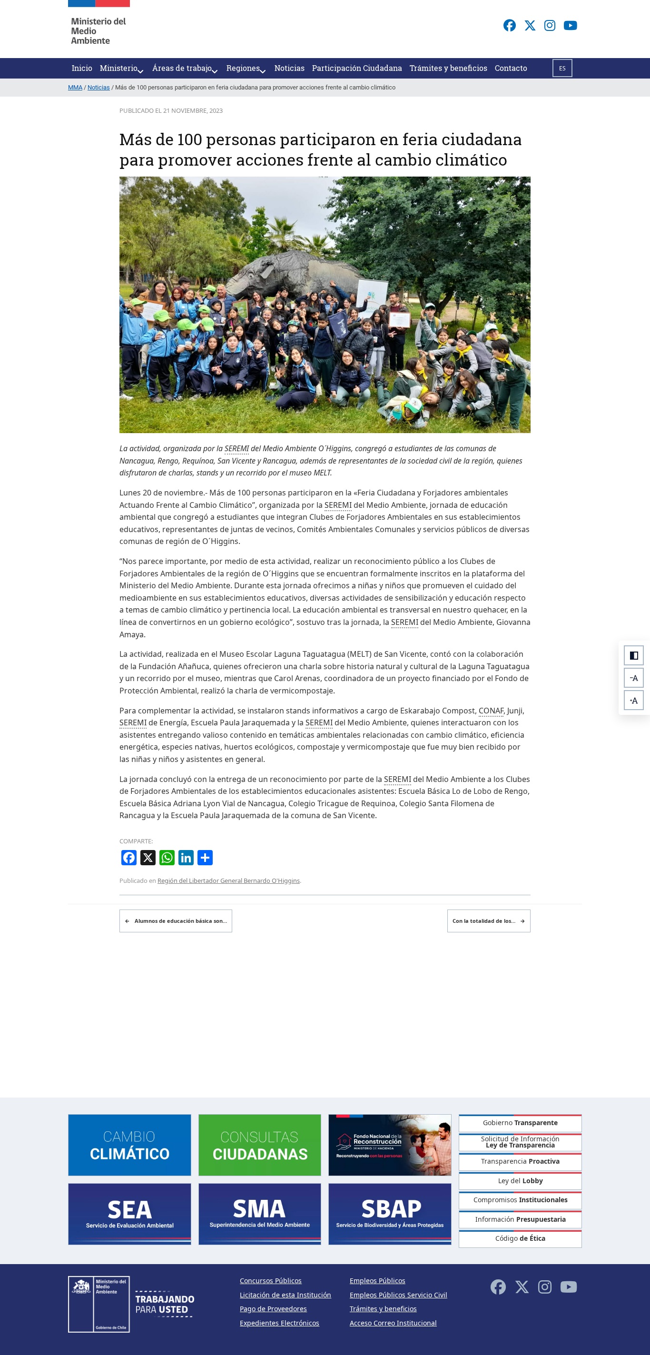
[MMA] (99, 29)
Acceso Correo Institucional (393, 1322)
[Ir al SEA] (129, 1213)
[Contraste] (634, 655)
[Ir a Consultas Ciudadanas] (260, 1143)
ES (562, 68)
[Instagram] (549, 25)
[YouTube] (570, 25)
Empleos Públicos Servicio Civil (398, 1294)
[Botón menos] (634, 678)
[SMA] (260, 1213)
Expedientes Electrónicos (279, 1322)
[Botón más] (634, 700)
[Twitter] (530, 25)
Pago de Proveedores (273, 1308)
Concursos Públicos (271, 1280)
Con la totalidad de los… (489, 920)
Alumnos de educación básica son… (176, 920)
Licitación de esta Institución (285, 1294)
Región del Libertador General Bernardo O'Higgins (229, 880)
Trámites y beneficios (383, 1308)
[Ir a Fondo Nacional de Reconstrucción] (390, 1143)
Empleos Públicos (377, 1280)
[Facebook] (509, 25)
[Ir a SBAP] (390, 1213)
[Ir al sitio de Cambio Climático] (129, 1143)
